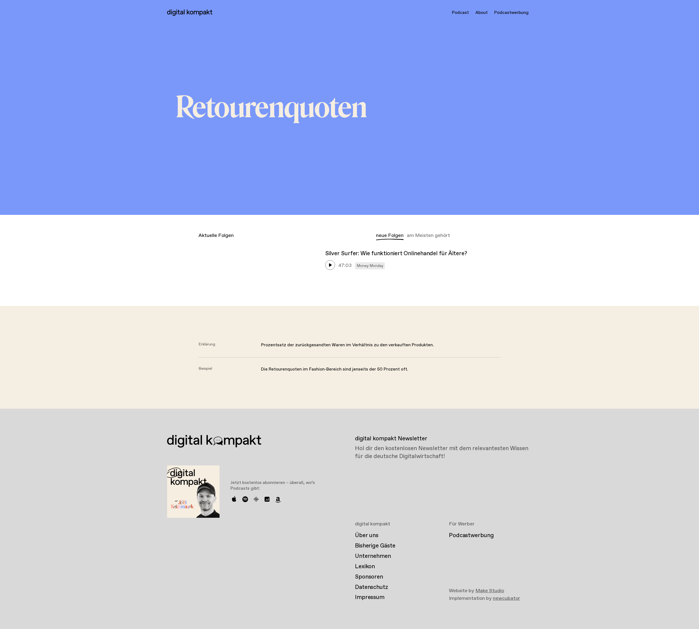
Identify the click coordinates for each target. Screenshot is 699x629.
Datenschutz (371, 587)
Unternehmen (373, 556)
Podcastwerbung (511, 13)
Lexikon (365, 566)
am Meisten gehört (428, 235)
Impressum (369, 597)
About (481, 13)
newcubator (506, 598)
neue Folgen (390, 235)
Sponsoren (369, 577)
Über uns (366, 535)
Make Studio (489, 591)
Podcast (460, 13)
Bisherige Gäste (375, 546)
